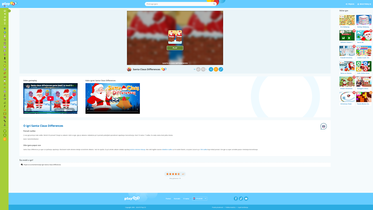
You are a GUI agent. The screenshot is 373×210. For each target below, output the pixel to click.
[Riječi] (5, 91)
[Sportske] (5, 73)
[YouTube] (246, 198)
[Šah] (5, 58)
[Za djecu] (5, 88)
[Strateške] (5, 114)
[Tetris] (5, 117)
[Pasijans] (5, 47)
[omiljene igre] (4, 139)
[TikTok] (241, 198)
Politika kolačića (230, 207)
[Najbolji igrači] (5, 20)
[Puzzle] (5, 32)
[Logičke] (5, 54)
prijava (351, 4)
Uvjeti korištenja (243, 207)
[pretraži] (214, 4)
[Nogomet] (5, 69)
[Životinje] (5, 121)
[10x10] (5, 51)
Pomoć (168, 199)
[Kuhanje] (5, 80)
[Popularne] (5, 17)
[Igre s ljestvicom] (4, 131)
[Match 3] (5, 29)
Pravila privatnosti (217, 207)
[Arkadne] (5, 95)
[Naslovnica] (5, 10)
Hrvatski (199, 198)
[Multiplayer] (5, 125)
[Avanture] (5, 110)
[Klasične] (5, 102)
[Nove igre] (5, 14)
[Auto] (5, 77)
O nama (186, 199)
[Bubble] (5, 40)
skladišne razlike (167, 149)
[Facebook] (236, 198)
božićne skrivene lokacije (137, 149)
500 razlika (203, 149)
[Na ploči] (5, 99)
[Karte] (5, 43)
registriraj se (365, 4)
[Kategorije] (5, 23)
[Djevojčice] (5, 84)
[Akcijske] (5, 62)
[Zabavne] (5, 65)
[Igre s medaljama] (4, 135)
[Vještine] (5, 106)
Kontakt (177, 199)
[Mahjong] (5, 36)
